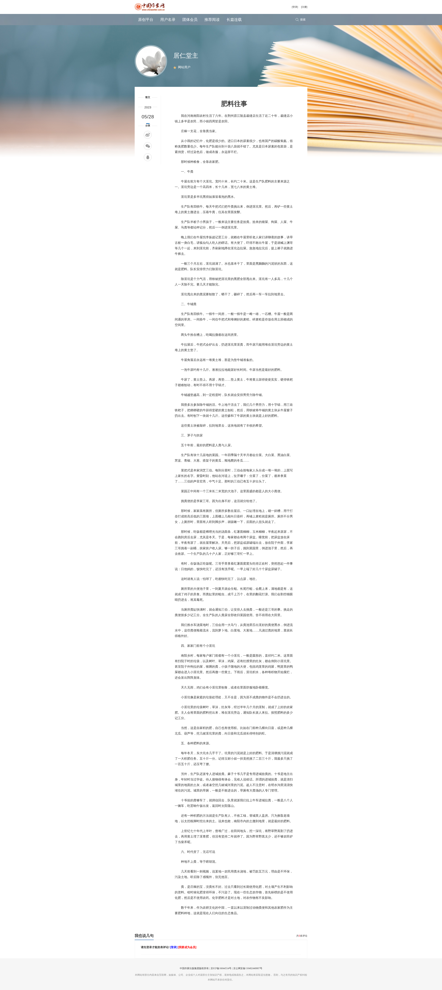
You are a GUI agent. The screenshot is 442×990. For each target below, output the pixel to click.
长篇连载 (234, 19)
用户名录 (167, 19)
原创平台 (145, 19)
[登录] (295, 7)
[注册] (304, 7)
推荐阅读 (212, 19)
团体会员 (190, 19)
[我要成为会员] (187, 947)
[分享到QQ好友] (148, 157)
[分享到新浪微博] (148, 135)
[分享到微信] (148, 146)
